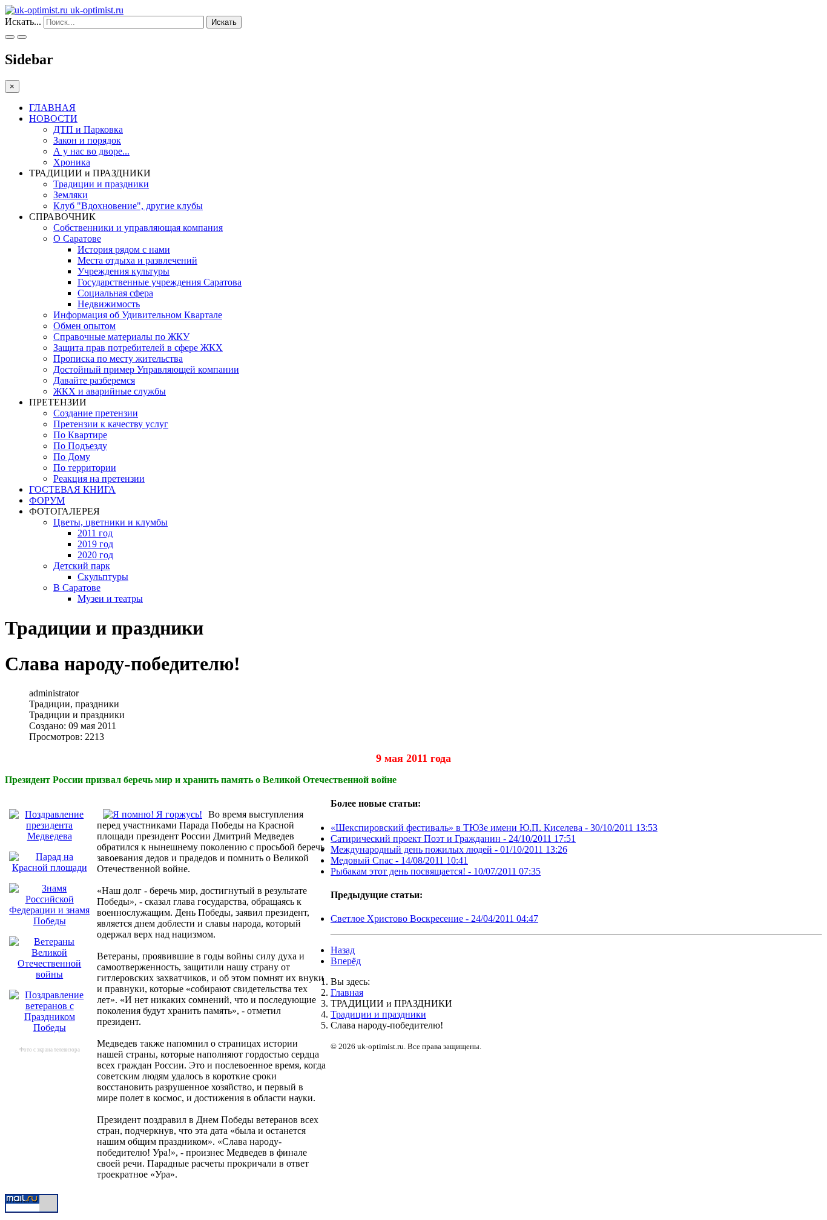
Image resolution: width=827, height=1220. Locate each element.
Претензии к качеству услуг (110, 424)
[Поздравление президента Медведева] (49, 836)
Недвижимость (108, 304)
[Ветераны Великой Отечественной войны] (49, 974)
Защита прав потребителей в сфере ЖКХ (138, 347)
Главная (347, 992)
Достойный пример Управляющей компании (146, 369)
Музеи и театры (110, 598)
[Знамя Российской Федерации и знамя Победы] (49, 921)
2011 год (95, 533)
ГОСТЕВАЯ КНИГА (72, 489)
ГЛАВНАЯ (52, 107)
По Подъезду (80, 446)
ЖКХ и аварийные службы (109, 391)
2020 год (95, 555)
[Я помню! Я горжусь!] (152, 814)
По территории (84, 467)
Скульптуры (102, 577)
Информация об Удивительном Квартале (137, 315)
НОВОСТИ (53, 118)
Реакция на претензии (99, 478)
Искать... (23, 21)
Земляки (70, 195)
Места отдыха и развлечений (137, 260)
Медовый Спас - (399, 860)
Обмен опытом (84, 326)
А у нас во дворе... (91, 151)
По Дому (71, 457)
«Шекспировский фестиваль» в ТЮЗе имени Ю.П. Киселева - (494, 827)
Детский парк (81, 566)
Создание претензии (95, 413)
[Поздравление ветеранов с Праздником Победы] (49, 1027)
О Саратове (77, 238)
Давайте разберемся (94, 380)
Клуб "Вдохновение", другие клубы (128, 206)
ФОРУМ (47, 500)
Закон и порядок (87, 140)
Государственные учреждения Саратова (159, 282)
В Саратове (76, 587)
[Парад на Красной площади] (49, 867)
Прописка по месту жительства (118, 358)
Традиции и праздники (101, 184)
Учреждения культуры (123, 271)
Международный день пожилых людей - (449, 849)
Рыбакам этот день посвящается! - (436, 871)
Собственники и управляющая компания (138, 227)
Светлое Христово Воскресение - (434, 918)
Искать (224, 22)
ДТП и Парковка (88, 129)
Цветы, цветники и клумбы (110, 522)
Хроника (71, 162)
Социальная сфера (115, 293)
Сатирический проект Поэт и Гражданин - (453, 838)
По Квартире (80, 435)
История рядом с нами (123, 249)
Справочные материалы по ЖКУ (121, 337)
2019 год (95, 544)
